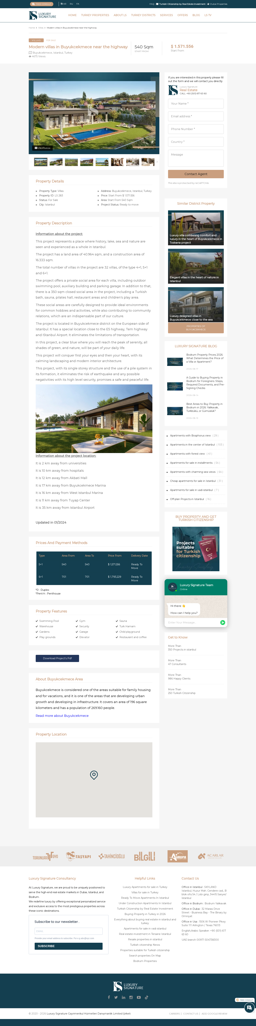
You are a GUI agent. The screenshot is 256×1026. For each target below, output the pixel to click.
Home (72, 15)
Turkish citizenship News (145, 944)
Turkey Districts (143, 15)
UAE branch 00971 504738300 (200, 939)
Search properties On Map (145, 955)
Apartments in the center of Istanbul (192, 444)
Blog (196, 15)
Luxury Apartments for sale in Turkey (145, 887)
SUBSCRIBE (46, 946)
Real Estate (188, 90)
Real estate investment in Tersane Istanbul (145, 934)
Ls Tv (207, 15)
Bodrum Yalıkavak (215, 903)
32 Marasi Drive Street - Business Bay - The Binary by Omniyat (204, 912)
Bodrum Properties (145, 961)
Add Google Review (214, 1013)
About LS (120, 15)
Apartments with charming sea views (192, 471)
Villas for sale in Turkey (144, 892)
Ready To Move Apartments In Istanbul (145, 897)
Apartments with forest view (187, 453)
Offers (182, 15)
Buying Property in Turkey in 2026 (145, 914)
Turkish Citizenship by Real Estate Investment (145, 908)
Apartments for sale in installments (191, 462)
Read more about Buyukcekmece (62, 716)
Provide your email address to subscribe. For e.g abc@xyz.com (64, 938)
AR (64, 3)
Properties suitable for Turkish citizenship (145, 950)
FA (77, 3)
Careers (174, 1013)
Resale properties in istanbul (145, 939)
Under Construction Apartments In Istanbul (145, 903)
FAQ (152, 4)
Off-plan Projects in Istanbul (187, 499)
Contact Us (190, 1013)
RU (71, 3)
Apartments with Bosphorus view (190, 435)
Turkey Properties (95, 15)
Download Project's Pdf (57, 658)
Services (166, 15)
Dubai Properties (218, 4)
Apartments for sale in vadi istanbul (191, 490)
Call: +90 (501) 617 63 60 (193, 93)
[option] (94, 113)
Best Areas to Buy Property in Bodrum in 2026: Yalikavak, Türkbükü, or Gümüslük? (204, 407)
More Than (182, 647)
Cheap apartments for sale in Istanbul (193, 481)
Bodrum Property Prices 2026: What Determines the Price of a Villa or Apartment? (204, 358)
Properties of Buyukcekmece (196, 328)
